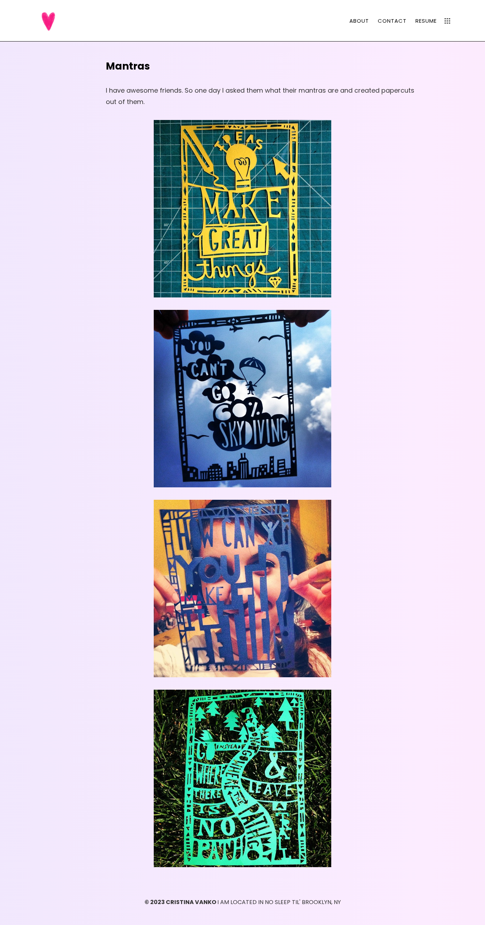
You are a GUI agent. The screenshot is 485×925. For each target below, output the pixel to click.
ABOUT (359, 20)
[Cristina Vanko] (49, 20)
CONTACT (392, 20)
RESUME (426, 20)
